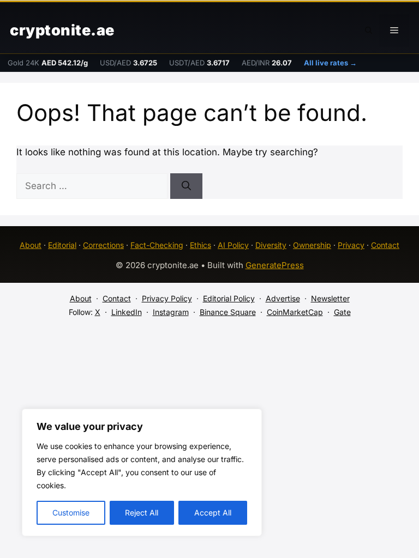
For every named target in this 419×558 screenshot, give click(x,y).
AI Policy (233, 245)
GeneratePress (275, 265)
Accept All (212, 512)
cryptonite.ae (62, 30)
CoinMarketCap (295, 312)
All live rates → (330, 62)
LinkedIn (126, 312)
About (30, 245)
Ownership (312, 245)
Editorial (62, 245)
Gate (342, 312)
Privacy (351, 245)
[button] (369, 30)
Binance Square (228, 312)
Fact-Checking (156, 245)
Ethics (200, 245)
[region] (142, 472)
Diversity (270, 245)
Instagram (171, 312)
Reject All (141, 512)
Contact (385, 245)
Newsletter (330, 298)
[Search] (186, 186)
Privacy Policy (167, 298)
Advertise (283, 298)
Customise (70, 512)
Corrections (103, 245)
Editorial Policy (229, 298)
